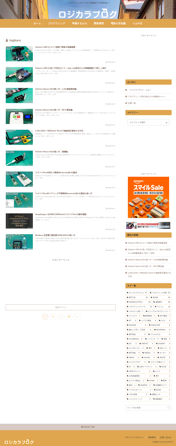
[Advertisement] (61, 281)
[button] (168, 407)
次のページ (60, 307)
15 (69, 316)
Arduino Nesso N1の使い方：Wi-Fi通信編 (146, 266)
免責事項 (152, 437)
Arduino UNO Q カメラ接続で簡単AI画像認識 (147, 243)
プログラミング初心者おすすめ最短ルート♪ (147, 96)
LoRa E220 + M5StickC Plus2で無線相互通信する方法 (149, 274)
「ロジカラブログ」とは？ (139, 90)
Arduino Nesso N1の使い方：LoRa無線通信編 (148, 260)
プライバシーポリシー (134, 437)
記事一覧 (132, 103)
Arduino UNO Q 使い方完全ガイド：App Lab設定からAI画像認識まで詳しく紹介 (149, 251)
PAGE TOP (89, 427)
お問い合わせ (165, 437)
